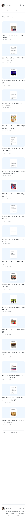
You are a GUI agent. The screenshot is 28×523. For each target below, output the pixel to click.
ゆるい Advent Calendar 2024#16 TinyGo (12, 263)
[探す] (24, 5)
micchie (8, 508)
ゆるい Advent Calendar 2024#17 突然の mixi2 (13, 240)
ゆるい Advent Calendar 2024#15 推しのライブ (13, 285)
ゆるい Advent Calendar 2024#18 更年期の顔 (13, 218)
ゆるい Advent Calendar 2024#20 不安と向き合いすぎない (13, 172)
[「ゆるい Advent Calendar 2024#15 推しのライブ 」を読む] (13, 276)
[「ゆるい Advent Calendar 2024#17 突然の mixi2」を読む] (13, 231)
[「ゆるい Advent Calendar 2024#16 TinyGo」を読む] (13, 254)
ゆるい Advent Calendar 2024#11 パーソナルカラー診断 (12, 376)
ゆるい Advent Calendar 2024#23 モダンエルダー (13, 104)
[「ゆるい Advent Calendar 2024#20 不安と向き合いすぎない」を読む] (13, 163)
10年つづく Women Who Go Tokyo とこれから (13, 36)
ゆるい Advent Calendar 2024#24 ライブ (13, 82)
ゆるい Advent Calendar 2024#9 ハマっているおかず (13, 421)
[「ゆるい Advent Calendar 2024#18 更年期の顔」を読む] (13, 209)
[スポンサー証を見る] (12, 508)
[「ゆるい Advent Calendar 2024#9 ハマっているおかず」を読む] (13, 412)
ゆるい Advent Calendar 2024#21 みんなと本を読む (13, 150)
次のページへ (14, 432)
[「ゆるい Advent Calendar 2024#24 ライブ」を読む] (13, 73)
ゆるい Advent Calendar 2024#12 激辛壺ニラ (13, 353)
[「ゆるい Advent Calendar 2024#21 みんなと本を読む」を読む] (13, 141)
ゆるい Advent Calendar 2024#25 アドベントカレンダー (13, 59)
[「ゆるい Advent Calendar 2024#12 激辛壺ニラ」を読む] (13, 344)
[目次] (20, 5)
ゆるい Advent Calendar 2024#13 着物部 (13, 331)
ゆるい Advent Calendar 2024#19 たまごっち (13, 195)
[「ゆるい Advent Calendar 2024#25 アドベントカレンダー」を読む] (13, 50)
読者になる (21, 508)
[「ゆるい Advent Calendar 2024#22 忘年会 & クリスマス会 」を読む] (13, 118)
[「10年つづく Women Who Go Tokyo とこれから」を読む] (13, 27)
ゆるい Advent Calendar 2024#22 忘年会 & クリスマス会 (13, 127)
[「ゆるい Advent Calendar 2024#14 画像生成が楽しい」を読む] (13, 299)
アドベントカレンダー (12, 11)
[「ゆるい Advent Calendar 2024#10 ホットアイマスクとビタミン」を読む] (13, 390)
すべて (3, 11)
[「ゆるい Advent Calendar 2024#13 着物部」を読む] (13, 322)
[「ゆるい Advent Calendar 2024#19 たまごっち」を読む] (13, 186)
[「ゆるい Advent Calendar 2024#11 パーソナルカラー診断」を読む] (13, 367)
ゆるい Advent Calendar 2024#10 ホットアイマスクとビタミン (12, 399)
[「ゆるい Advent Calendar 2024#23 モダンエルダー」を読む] (13, 95)
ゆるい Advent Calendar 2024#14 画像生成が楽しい (13, 308)
